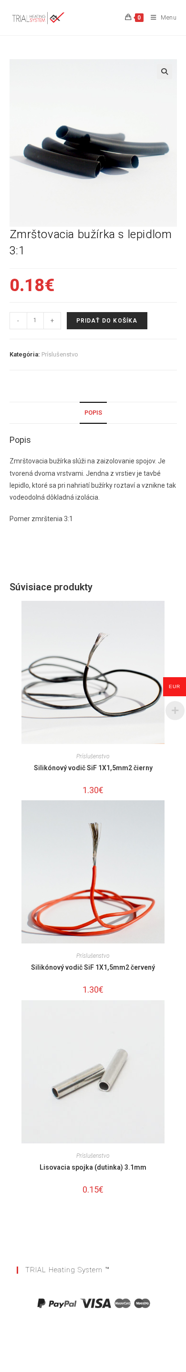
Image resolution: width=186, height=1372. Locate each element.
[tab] (93, 413)
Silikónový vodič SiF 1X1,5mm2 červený (93, 967)
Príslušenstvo (59, 354)
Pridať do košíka (107, 320)
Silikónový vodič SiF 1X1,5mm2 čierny (93, 768)
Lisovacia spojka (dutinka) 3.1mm (93, 1167)
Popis (93, 412)
